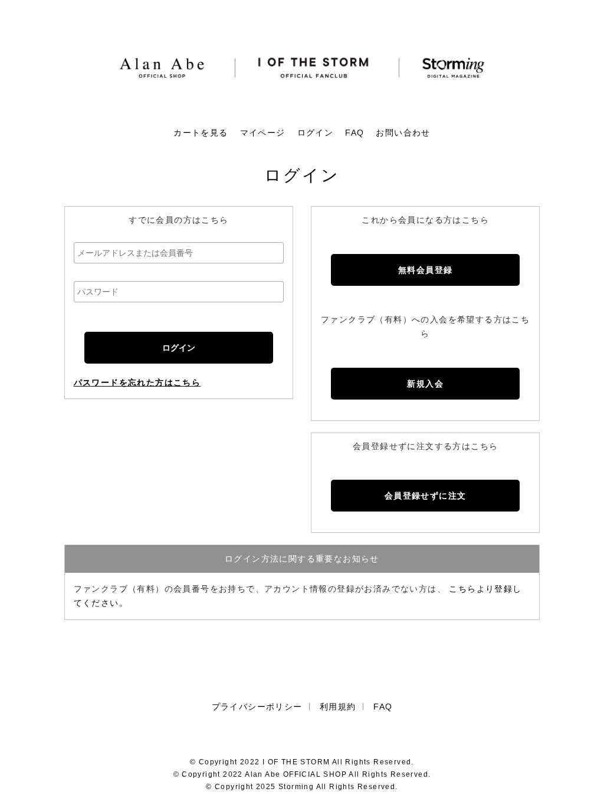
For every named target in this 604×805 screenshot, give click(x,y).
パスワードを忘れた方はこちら (137, 382)
